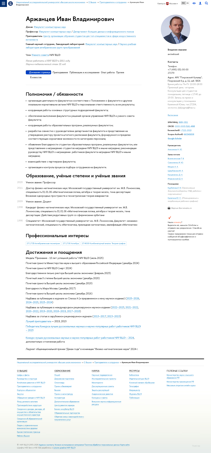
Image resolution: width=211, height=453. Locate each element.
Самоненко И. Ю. (176, 162)
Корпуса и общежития (26, 390)
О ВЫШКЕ (22, 370)
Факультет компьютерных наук (50, 26)
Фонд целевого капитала (27, 401)
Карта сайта (124, 445)
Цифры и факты (23, 375)
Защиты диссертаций (100, 390)
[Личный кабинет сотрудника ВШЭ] (200, 3)
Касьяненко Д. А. (175, 174)
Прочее (120, 72)
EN (188, 3)
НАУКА (95, 370)
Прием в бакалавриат (63, 386)
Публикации (134, 398)
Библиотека (134, 375)
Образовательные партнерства (67, 413)
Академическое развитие (102, 394)
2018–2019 (59, 311)
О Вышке (88, 362)
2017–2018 (73, 311)
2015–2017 (99, 316)
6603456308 (189, 134)
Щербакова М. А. (175, 170)
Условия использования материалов (69, 445)
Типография (134, 386)
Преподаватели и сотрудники (106, 362)
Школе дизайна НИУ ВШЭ (64, 448)
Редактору (196, 446)
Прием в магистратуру (63, 394)
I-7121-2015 (186, 130)
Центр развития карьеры (64, 405)
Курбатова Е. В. (174, 188)
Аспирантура (59, 398)
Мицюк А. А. (173, 166)
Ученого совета (40, 55)
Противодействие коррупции (29, 405)
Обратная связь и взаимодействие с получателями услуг (69, 418)
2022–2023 (118, 307)
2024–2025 (32, 302)
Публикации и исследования (84, 72)
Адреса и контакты (46, 445)
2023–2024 (46, 302)
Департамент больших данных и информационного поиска (103, 31)
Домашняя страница (39, 72)
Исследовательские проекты (104, 379)
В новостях (36, 77)
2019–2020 (46, 311)
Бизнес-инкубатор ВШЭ (64, 409)
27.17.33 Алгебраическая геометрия (43, 243)
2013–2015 (113, 316)
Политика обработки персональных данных (102, 445)
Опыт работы (108, 72)
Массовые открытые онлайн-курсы (181, 385)
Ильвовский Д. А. (175, 178)
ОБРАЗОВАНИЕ (62, 370)
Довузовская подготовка (64, 379)
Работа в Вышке (23, 436)
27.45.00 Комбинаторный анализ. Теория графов (103, 243)
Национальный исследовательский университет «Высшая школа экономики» (49, 362)
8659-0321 (183, 122)
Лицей (57, 375)
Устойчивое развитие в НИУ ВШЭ (31, 382)
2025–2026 (133, 298)
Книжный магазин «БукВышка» (142, 382)
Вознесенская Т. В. (176, 158)
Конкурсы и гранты (100, 398)
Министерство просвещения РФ (180, 381)
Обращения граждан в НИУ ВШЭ (31, 398)
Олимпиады (59, 382)
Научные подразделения (102, 375)
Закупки (20, 394)
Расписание (173, 115)
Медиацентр (134, 390)
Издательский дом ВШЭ (139, 379)
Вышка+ (57, 390)
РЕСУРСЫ (134, 370)
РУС (183, 3)
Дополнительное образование (66, 401)
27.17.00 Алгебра (71, 243)
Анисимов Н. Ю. (175, 149)
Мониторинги (97, 382)
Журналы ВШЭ (135, 394)
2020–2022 (32, 311)
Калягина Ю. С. (174, 198)
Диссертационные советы (103, 386)
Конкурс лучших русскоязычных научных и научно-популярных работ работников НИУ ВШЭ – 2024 (80, 337)
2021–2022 (131, 307)
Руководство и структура (27, 379)
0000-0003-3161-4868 (185, 126)
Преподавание (60, 72)
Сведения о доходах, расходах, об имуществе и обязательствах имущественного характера (31, 412)
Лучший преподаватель (38, 321)
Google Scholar (175, 138)
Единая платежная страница (28, 432)
